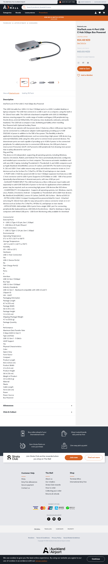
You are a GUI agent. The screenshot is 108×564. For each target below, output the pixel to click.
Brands (18, 13)
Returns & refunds (52, 494)
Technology (7, 23)
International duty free (78, 482)
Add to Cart (84, 69)
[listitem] (35, 434)
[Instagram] (54, 519)
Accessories (33, 23)
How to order (51, 488)
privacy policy (41, 561)
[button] (96, 13)
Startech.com (14, 93)
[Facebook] (48, 519)
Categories (7, 13)
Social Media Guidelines (71, 538)
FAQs (23, 479)
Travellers (48, 529)
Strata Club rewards (53, 485)
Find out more (94, 457)
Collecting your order (53, 491)
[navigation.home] (10, 7)
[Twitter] (59, 519)
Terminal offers (75, 479)
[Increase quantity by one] (88, 63)
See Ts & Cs (81, 43)
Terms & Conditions (43, 538)
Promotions (43, 13)
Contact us (25, 488)
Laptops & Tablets (20, 23)
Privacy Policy (56, 538)
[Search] (24, 7)
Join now (74, 457)
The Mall (37, 529)
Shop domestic (86, 2)
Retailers (31, 538)
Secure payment (27, 485)
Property (71, 529)
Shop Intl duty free (68, 2)
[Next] (58, 82)
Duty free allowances (29, 482)
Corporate (59, 529)
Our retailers (50, 482)
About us (49, 479)
